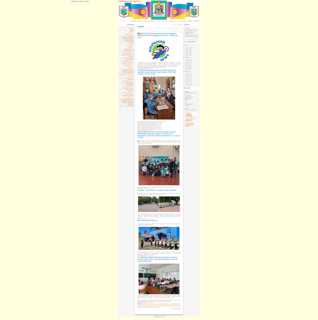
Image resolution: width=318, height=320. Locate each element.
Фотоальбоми (182, 21)
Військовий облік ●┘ (128, 69)
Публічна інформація (149, 21)
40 (154, 305)
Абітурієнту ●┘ (129, 98)
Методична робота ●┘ (127, 63)
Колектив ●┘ (130, 35)
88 (139, 307)
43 (158, 305)
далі (196, 38)
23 (172, 303)
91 (144, 307)
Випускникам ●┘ (129, 49)
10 (151, 303)
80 (170, 306)
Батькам (165, 21)
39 (153, 305)
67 (151, 306)
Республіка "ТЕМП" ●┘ (127, 52)
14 (157, 303)
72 (158, 306)
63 (145, 306)
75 (163, 306)
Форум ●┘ (130, 91)
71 (157, 306)
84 (176, 306)
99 (156, 307)
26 (176, 303)
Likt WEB (162, 317)
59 (139, 306)
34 (145, 305)
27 (178, 303)
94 (148, 307)
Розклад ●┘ (130, 44)
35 (147, 305)
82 (173, 306)
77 (166, 306)
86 (179, 306)
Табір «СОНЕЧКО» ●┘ (127, 54)
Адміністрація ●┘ (128, 34)
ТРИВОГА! (197, 21)
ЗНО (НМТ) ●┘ (129, 46)
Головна (133, 21)
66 (150, 306)
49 (167, 305)
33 (144, 305)
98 (154, 307)
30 (139, 305)
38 (151, 305)
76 (164, 306)
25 (175, 303)
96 (151, 307)
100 (158, 307)
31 (141, 305)
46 (163, 305)
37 (150, 305)
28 (179, 303)
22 (170, 303)
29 (138, 305)
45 (161, 305)
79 (169, 306)
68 (153, 306)
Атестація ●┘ (129, 66)
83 (175, 306)
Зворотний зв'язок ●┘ (127, 92)
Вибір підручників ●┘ (127, 80)
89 (141, 307)
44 (160, 305)
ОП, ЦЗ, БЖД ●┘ (128, 77)
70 (156, 306)
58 (138, 306)
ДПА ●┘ (131, 47)
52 (172, 305)
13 (156, 303)
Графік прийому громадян (189, 114)
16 (160, 303)
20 (167, 303)
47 (164, 305)
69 (154, 306)
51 (170, 305)
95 (150, 307)
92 (145, 307)
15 (159, 303)
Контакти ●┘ (130, 93)
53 (173, 305)
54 (175, 305)
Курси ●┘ (130, 67)
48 (166, 305)
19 (166, 303)
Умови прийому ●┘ (128, 57)
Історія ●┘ (130, 32)
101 (160, 307)
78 (167, 306)
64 (147, 306)
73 (160, 306)
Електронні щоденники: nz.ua (190, 124)
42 (157, 305)
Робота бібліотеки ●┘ (127, 82)
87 (138, 307)
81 (172, 306)
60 (141, 306)
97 (153, 307)
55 (176, 305)
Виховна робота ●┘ (128, 62)
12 (154, 303)
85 (178, 306)
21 (169, 303)
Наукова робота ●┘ (128, 65)
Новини (140, 21)
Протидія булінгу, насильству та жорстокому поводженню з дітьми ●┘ (126, 75)
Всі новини (191, 39)
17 (162, 303)
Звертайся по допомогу (191, 119)
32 (142, 305)
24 (173, 303)
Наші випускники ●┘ (128, 86)
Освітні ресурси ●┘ (128, 96)
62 (144, 306)
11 (153, 303)
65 (148, 306)
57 (179, 305)
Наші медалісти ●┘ (128, 88)
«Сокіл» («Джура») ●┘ (127, 53)
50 (169, 305)
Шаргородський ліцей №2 (129, 1)
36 (148, 305)
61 (142, 306)
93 (147, 307)
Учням (159, 21)
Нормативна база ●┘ (128, 60)
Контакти (189, 21)
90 (142, 307)
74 (161, 306)
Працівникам (172, 21)
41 (156, 305)
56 (178, 305)
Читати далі (150, 68)
